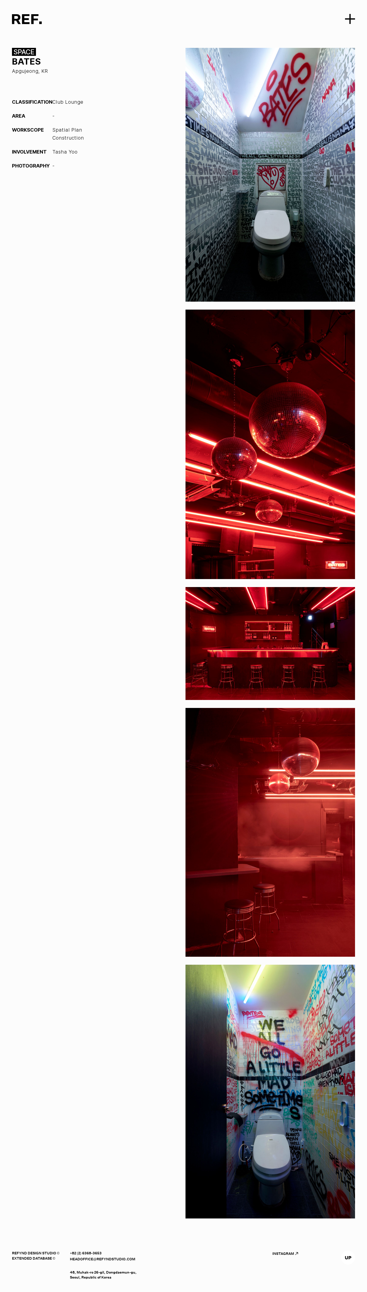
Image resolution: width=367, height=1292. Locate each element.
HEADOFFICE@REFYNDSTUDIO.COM (102, 1259)
